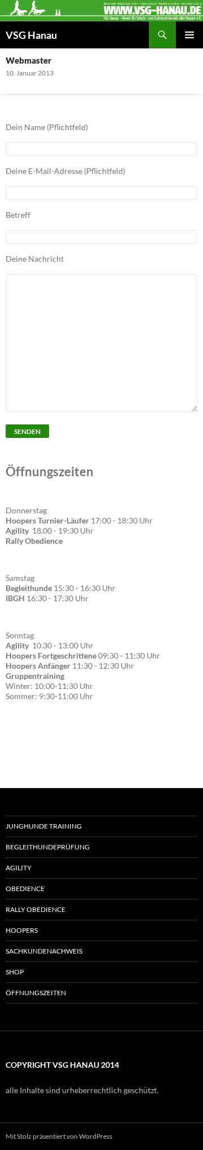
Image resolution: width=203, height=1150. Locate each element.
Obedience (25, 888)
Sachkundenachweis (44, 951)
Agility (19, 867)
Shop (15, 972)
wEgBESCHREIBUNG (52, 744)
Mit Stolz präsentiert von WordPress (59, 1136)
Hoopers (22, 930)
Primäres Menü (189, 34)
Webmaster (28, 60)
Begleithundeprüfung (48, 847)
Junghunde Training (44, 826)
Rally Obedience (35, 909)
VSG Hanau (31, 35)
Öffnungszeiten (36, 992)
